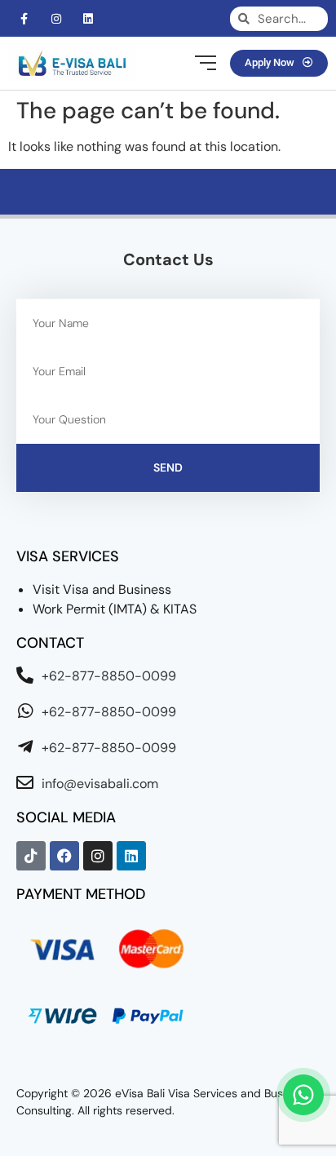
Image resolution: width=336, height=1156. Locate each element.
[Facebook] (64, 855)
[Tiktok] (31, 855)
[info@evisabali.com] (24, 782)
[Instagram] (56, 18)
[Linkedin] (88, 18)
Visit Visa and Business (102, 589)
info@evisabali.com (100, 783)
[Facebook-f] (24, 18)
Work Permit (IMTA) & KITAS (115, 609)
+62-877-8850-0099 (109, 675)
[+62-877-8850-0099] (24, 675)
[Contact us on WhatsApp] (303, 1094)
